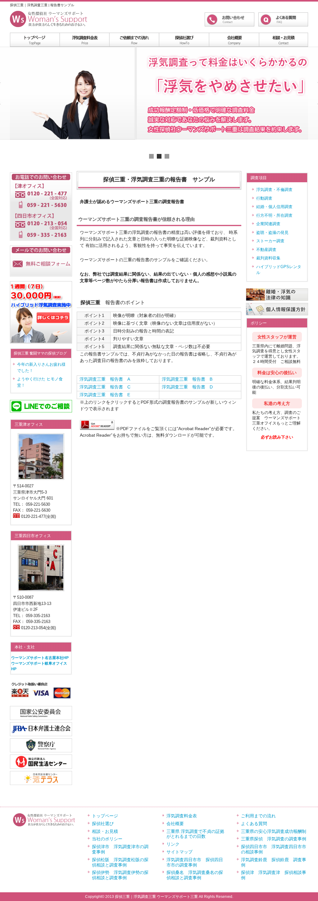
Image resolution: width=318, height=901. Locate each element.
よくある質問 (254, 823)
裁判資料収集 (268, 258)
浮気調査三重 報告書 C (105, 386)
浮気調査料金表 (84, 40)
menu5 (283, 40)
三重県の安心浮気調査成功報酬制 (273, 831)
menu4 (233, 40)
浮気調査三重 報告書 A (105, 379)
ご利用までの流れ (258, 815)
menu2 (134, 40)
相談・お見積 (105, 831)
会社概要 (175, 823)
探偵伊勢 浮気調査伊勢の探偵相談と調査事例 (120, 875)
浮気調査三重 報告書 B (187, 379)
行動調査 (264, 198)
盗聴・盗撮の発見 (272, 232)
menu (35, 40)
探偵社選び (103, 823)
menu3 (184, 40)
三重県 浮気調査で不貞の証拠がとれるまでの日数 (195, 834)
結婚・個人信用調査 (274, 206)
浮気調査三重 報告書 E (105, 394)
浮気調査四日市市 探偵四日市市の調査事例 (194, 862)
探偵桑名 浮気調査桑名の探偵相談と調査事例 (194, 875)
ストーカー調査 (270, 241)
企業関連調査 (268, 223)
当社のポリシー (107, 838)
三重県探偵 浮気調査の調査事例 (273, 838)
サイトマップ (179, 851)
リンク (172, 844)
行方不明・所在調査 (274, 215)
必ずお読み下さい (277, 437)
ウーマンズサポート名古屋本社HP (40, 658)
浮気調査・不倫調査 (274, 189)
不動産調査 (266, 249)
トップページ (105, 815)
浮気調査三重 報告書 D (187, 386)
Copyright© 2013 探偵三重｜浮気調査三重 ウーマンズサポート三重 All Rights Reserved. (159, 896)
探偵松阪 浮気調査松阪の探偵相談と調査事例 (120, 862)
